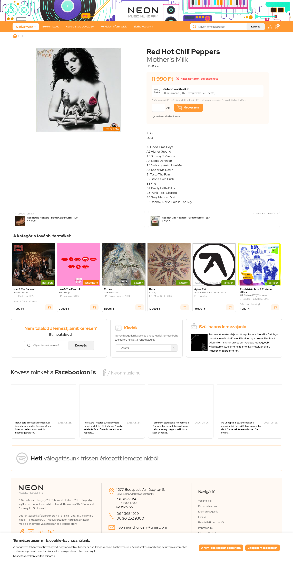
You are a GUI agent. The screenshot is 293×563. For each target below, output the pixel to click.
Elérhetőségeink (143, 26)
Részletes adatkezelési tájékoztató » (34, 556)
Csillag (152, 292)
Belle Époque (21, 292)
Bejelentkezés (50, 26)
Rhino (155, 66)
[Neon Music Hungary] (15, 36)
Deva (152, 289)
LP (22, 36)
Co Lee (108, 289)
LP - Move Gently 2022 (160, 296)
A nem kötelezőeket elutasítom (221, 548)
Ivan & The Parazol (24, 289)
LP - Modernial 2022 (69, 296)
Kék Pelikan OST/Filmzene (253, 295)
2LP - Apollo (200, 296)
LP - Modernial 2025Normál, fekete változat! (25, 299)
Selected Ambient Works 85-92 (210, 292)
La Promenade (111, 292)
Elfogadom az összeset (262, 548)
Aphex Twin (200, 289)
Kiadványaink (26, 26)
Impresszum (205, 528)
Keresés (255, 26)
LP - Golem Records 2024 (117, 296)
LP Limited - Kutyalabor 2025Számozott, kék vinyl (254, 302)
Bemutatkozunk (207, 506)
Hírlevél (202, 517)
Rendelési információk (114, 26)
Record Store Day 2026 (80, 26)
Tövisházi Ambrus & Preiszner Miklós (256, 291)
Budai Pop (64, 292)
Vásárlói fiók (205, 500)
